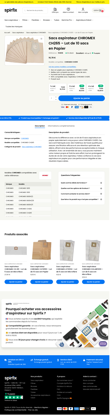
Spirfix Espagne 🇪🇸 (64, 398)
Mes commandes (90, 386)
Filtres (33, 383)
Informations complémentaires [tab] (61, 126)
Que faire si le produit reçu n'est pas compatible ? (79, 199)
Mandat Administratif (91, 389)
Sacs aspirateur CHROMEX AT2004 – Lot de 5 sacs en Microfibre (66, 269)
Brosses (34, 386)
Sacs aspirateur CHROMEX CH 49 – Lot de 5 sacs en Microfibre (16, 269)
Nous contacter (89, 380)
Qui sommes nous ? (65, 380)
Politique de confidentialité (15, 410)
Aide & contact (68, 12)
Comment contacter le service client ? (75, 194)
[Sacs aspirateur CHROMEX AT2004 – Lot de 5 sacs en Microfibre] (67, 250)
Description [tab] (40, 126)
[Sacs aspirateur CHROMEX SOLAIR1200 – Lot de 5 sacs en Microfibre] (93, 250)
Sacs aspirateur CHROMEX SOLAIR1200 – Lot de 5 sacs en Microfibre (92, 270)
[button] (98, 10)
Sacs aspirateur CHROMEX (36, 33)
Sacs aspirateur (18, 33)
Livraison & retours (64, 386)
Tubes (33, 392)
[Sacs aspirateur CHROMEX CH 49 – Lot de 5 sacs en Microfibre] (16, 250)
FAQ (58, 389)
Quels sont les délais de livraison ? (74, 183)
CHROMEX (25, 138)
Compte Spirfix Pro (64, 383)
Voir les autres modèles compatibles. (62, 67)
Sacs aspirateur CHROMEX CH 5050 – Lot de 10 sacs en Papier (41, 269)
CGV (59, 395)
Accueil (7, 33)
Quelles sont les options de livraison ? (75, 188)
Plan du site (33, 410)
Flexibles (34, 389)
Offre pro (55, 12)
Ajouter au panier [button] (15, 282)
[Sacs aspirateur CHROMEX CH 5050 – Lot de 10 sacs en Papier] (41, 250)
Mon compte (83, 12)
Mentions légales (41, 407)
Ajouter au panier (81, 98)
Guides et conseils (64, 392)
